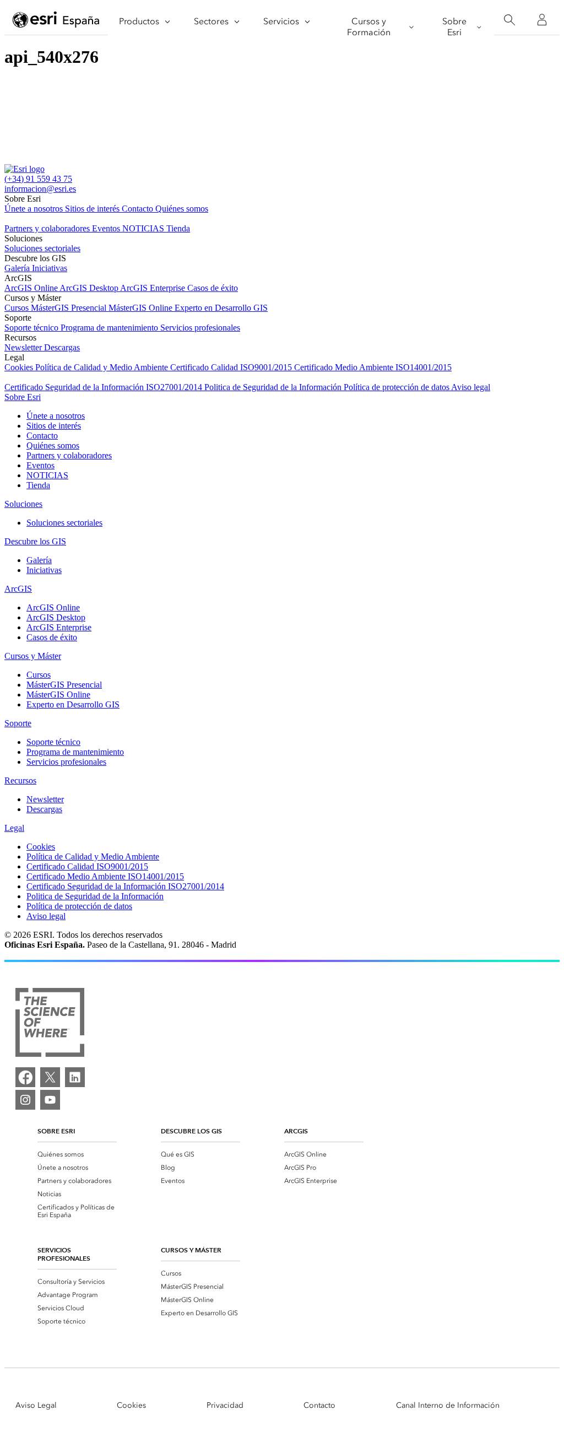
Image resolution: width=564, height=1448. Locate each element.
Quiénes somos (181, 208)
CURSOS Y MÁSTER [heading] (191, 1250)
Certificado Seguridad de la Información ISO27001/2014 (104, 387)
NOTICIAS (144, 228)
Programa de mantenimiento (110, 327)
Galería (18, 268)
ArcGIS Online (31, 288)
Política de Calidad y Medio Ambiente (102, 367)
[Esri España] (56, 20)
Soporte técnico (32, 327)
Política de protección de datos (397, 387)
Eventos (107, 228)
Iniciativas (49, 268)
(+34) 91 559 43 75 (38, 178)
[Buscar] (509, 20)
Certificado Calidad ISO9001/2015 (232, 367)
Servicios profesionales (200, 327)
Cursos (17, 307)
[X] (50, 1077)
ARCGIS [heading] (296, 1131)
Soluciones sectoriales (42, 248)
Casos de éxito (212, 288)
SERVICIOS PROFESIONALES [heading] (63, 1254)
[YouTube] (50, 1100)
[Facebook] (25, 1077)
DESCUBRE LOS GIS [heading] (191, 1131)
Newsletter (24, 347)
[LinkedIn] (75, 1077)
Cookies (19, 367)
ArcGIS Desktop (89, 288)
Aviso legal (470, 387)
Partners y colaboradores (48, 228)
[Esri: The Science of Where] (49, 1023)
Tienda (178, 228)
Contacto (138, 208)
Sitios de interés (93, 208)
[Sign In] (542, 20)
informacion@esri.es (40, 188)
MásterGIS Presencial (70, 307)
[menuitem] (77, 1154)
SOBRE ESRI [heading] (56, 1131)
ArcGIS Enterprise (153, 288)
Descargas (62, 347)
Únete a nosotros (34, 208)
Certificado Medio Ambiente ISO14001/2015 (373, 367)
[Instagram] (25, 1100)
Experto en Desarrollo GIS (221, 307)
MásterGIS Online (142, 307)
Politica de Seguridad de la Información (274, 387)
